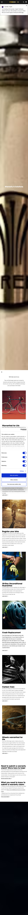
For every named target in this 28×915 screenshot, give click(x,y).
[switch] (24, 457)
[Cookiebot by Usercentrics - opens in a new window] (20, 429)
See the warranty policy (6, 778)
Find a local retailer (5, 796)
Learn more (4, 494)
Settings (22, 471)
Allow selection (14, 479)
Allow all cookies (14, 475)
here (22, 12)
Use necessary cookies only (14, 484)
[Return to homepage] (1, 372)
